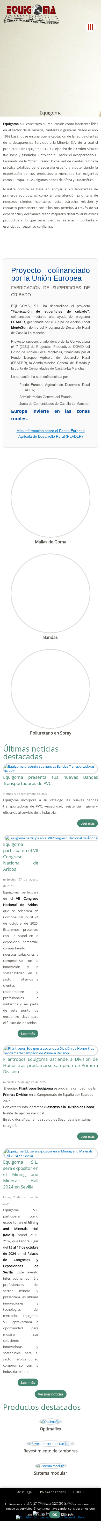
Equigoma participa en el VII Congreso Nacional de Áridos (21, 856)
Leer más (88, 823)
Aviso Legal (24, 1492)
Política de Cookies (53, 1492)
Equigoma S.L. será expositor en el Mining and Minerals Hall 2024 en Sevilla (21, 1174)
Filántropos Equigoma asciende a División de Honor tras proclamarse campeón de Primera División (50, 1065)
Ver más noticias (50, 1394)
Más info (67, 1514)
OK (54, 1514)
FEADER (78, 1492)
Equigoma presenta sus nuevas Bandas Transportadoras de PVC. (50, 780)
